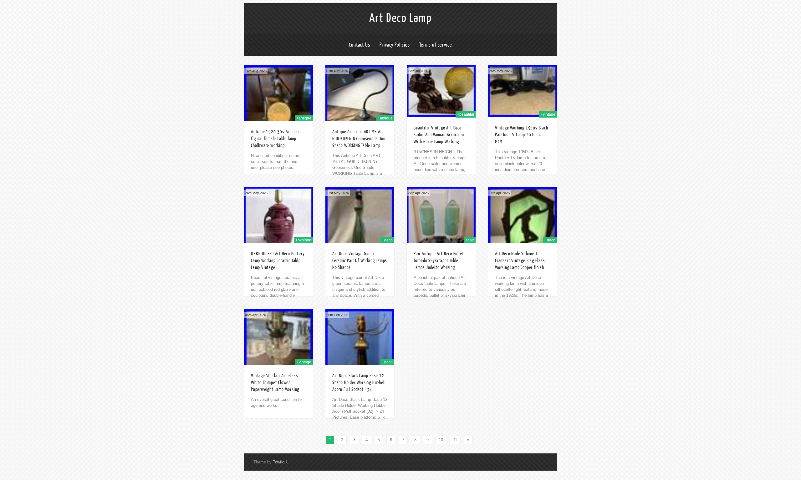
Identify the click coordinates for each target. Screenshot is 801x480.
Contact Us (359, 45)
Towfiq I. (280, 462)
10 (441, 439)
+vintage (548, 114)
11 (455, 439)
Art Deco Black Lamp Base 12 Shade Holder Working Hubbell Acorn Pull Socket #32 (358, 382)
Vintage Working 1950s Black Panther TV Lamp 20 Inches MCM (521, 134)
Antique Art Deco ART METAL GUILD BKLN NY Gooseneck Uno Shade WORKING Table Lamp (358, 138)
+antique (303, 118)
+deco (387, 240)
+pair (469, 240)
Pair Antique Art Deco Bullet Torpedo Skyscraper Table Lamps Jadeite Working (439, 260)
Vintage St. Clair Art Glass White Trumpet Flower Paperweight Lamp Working (275, 382)
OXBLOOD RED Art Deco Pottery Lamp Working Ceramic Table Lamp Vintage (277, 260)
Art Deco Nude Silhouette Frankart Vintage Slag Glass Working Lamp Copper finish (520, 260)
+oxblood (303, 240)
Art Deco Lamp (400, 18)
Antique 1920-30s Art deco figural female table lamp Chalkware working (276, 138)
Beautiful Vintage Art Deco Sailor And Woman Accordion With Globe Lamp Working (439, 134)
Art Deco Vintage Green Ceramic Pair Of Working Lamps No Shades (359, 260)
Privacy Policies (395, 45)
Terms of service (435, 45)
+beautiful (465, 114)
